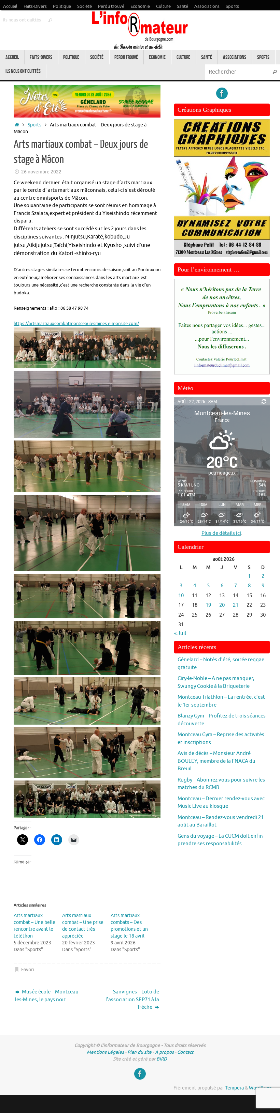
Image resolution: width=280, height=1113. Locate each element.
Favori (27, 970)
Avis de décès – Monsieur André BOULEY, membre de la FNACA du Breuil (216, 761)
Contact (185, 1052)
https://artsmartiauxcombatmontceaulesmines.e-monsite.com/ (76, 323)
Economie (140, 6)
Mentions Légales (105, 1052)
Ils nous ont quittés (22, 20)
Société (84, 6)
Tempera (234, 1088)
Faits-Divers (35, 6)
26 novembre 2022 (41, 172)
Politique (62, 6)
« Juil (180, 633)
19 (208, 605)
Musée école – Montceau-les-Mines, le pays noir (47, 996)
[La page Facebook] (222, 93)
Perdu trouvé (111, 6)
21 (235, 605)
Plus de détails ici (221, 533)
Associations (207, 6)
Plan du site (139, 1052)
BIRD (161, 1059)
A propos (164, 1052)
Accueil (10, 6)
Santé (182, 6)
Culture (163, 6)
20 (222, 605)
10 (181, 595)
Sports (232, 6)
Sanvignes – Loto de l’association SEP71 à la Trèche (132, 999)
